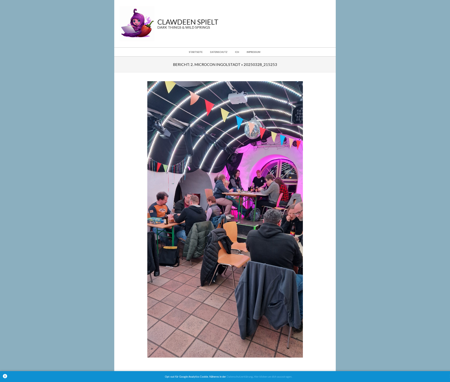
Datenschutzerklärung (240, 376)
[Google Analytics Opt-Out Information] (5, 376)
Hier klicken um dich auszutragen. (273, 376)
